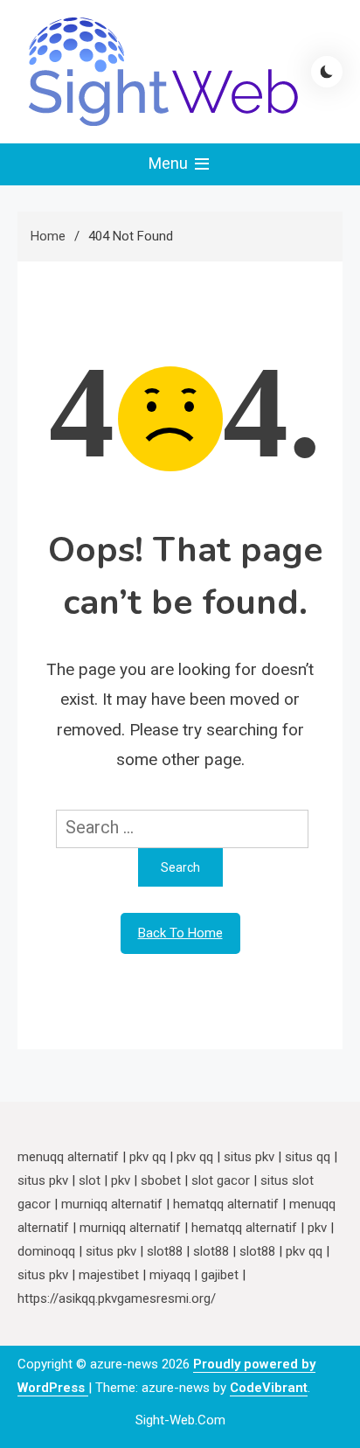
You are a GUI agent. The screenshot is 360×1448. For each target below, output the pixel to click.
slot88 (165, 1251)
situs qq (307, 1157)
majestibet (109, 1275)
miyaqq (169, 1275)
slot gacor (220, 1180)
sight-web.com (180, 1420)
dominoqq (46, 1251)
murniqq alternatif (112, 1204)
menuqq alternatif (68, 1157)
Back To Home (180, 933)
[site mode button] (327, 71)
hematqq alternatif (226, 1204)
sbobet (161, 1180)
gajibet (220, 1275)
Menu (170, 163)
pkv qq (147, 1157)
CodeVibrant (269, 1388)
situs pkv (249, 1157)
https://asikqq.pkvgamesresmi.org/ (116, 1298)
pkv (120, 1180)
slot (89, 1180)
